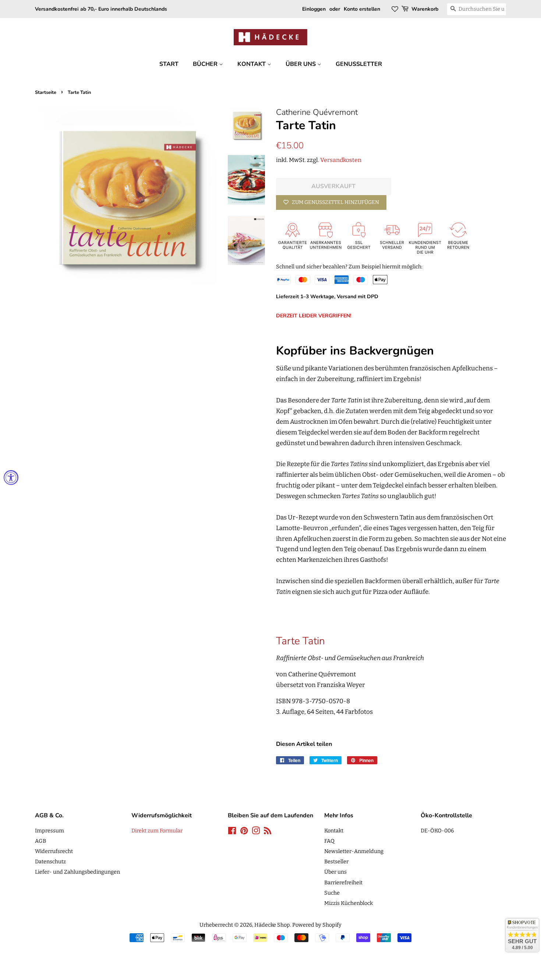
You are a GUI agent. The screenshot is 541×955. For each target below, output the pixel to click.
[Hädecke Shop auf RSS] (268, 832)
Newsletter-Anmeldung (353, 851)
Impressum (49, 830)
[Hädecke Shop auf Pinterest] (244, 832)
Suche (332, 892)
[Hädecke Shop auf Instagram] (256, 832)
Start (168, 64)
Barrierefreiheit (343, 882)
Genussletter (359, 64)
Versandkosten (340, 159)
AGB (40, 841)
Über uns (301, 64)
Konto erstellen (362, 9)
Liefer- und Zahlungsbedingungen (77, 871)
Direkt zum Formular (157, 830)
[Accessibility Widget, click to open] (11, 477)
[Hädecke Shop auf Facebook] (232, 832)
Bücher (206, 64)
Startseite (45, 92)
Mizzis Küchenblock (348, 903)
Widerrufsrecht (54, 851)
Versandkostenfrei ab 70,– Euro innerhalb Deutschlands (101, 9)
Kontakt (252, 64)
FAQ (329, 841)
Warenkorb (424, 9)
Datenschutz (50, 861)
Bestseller (336, 861)
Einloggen (314, 9)
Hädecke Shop (272, 924)
